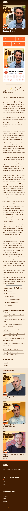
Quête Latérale (8, 305)
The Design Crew (8, 291)
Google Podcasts (20, 43)
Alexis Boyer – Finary (10, 397)
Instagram (5, 496)
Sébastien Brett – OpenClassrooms (9, 426)
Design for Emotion (9, 299)
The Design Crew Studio (10, 293)
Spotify (21, 39)
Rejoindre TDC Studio (9, 296)
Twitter (4, 498)
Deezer (8, 43)
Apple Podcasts (10, 39)
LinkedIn (6, 363)
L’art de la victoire (8, 302)
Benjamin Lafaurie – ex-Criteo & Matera (14, 455)
